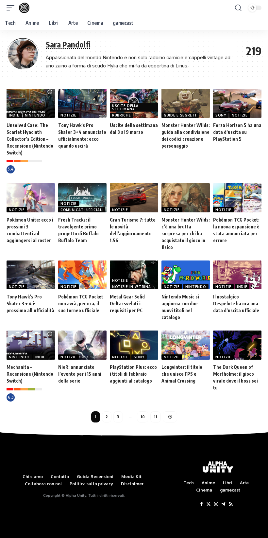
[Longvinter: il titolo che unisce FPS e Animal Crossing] (185, 345)
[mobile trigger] (12, 8)
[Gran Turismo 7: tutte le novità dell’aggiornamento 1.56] (134, 197)
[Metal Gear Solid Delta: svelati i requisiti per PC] (134, 275)
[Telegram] (223, 504)
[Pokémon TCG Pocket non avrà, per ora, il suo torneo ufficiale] (82, 275)
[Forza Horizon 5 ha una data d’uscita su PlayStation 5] (237, 103)
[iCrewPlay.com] (24, 8)
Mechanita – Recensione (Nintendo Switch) (30, 374)
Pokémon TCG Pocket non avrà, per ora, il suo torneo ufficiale (80, 303)
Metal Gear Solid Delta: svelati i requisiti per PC (127, 303)
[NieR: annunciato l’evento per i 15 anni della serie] (82, 345)
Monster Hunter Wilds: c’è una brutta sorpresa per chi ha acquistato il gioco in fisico (185, 233)
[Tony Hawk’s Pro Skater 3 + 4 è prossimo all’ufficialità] (31, 275)
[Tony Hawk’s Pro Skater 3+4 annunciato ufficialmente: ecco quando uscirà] (82, 103)
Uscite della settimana (125, 107)
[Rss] (231, 504)
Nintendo (35, 115)
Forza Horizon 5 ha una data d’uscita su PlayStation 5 (237, 132)
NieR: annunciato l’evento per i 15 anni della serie (79, 374)
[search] (238, 7)
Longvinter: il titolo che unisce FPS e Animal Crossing (181, 374)
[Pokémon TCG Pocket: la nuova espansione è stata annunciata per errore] (237, 197)
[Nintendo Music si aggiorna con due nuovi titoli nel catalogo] (185, 275)
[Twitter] (208, 504)
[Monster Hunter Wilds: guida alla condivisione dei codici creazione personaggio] (185, 103)
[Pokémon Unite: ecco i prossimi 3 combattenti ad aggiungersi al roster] (31, 197)
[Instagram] (216, 504)
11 (155, 416)
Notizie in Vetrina (131, 287)
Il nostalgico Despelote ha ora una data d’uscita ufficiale (236, 303)
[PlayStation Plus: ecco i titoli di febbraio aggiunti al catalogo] (134, 345)
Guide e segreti (180, 115)
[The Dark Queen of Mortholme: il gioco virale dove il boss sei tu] (237, 345)
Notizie (68, 115)
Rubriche (121, 115)
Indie (14, 115)
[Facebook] (201, 504)
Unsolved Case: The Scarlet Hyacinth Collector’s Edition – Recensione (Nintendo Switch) (30, 138)
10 (143, 416)
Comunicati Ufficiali (81, 210)
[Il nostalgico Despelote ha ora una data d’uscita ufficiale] (237, 275)
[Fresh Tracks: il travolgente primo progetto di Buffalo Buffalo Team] (82, 197)
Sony (220, 115)
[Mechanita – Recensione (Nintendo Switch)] (31, 345)
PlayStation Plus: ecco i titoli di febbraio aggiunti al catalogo (133, 374)
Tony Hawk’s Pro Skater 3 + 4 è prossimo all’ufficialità (30, 303)
